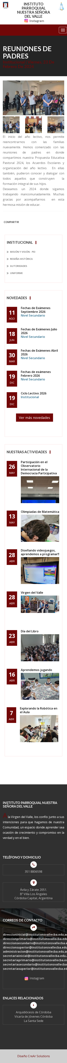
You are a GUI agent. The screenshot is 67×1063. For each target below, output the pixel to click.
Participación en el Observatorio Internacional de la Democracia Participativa (39, 467)
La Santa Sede (33, 1021)
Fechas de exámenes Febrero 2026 (36, 375)
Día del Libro (30, 631)
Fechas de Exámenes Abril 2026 (39, 354)
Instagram (36, 21)
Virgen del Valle (32, 592)
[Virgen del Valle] (40, 609)
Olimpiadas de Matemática (40, 512)
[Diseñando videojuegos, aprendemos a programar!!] (40, 570)
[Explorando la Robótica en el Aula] (39, 728)
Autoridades (18, 266)
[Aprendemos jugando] (40, 686)
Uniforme (16, 273)
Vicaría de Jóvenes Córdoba (33, 1016)
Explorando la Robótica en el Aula (38, 710)
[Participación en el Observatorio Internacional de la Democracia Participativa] (40, 489)
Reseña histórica (21, 259)
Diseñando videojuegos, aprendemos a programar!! (40, 552)
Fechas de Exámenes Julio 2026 (39, 333)
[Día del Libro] (40, 647)
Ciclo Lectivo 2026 (33, 395)
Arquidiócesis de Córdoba (33, 1012)
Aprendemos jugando (36, 670)
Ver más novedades (34, 417)
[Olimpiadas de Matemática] (40, 528)
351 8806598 (33, 872)
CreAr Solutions (39, 1056)
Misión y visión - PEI (22, 251)
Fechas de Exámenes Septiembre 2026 (35, 311)
